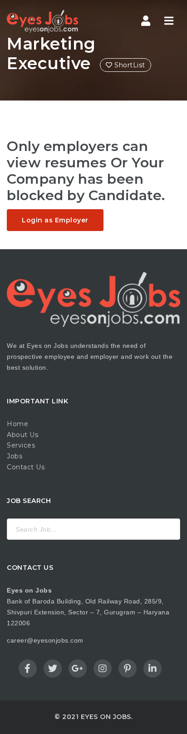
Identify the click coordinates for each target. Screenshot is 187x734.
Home (17, 424)
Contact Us (25, 467)
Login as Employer (55, 220)
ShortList (129, 65)
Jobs (14, 456)
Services (21, 445)
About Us (22, 435)
